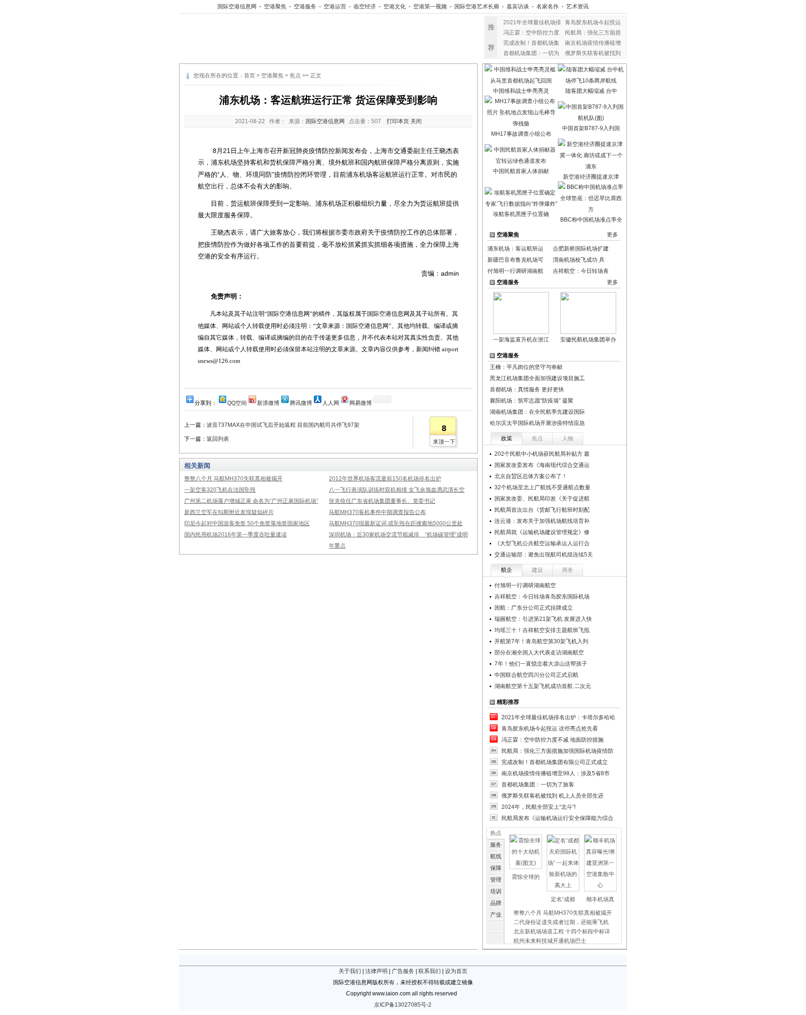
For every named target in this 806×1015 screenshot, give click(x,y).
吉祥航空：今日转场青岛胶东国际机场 (542, 596)
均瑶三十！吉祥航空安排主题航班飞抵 (542, 630)
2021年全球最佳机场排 (532, 22)
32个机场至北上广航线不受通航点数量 (542, 487)
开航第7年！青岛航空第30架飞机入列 (541, 641)
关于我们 (350, 971)
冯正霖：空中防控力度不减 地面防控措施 (552, 740)
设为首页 (456, 971)
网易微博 (360, 402)
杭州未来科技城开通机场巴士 (550, 941)
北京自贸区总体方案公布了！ (530, 476)
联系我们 (429, 971)
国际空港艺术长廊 (476, 6)
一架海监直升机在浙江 (521, 339)
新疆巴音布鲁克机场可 (515, 260)
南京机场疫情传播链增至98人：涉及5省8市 (555, 773)
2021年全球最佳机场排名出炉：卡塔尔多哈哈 (558, 717)
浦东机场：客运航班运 (515, 248)
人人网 (330, 402)
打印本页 (398, 121)
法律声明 (376, 971)
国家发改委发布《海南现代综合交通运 (542, 465)
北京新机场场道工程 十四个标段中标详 (562, 931)
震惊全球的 (526, 877)
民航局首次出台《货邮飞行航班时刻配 (542, 510)
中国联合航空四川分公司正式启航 (536, 675)
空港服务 (305, 6)
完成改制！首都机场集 (531, 43)
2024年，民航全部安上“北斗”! (538, 807)
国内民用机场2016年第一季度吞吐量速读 (235, 534)
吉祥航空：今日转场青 (581, 271)
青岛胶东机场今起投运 (593, 22)
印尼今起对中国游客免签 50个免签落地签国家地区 (247, 523)
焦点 (295, 75)
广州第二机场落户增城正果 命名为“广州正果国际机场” (251, 501)
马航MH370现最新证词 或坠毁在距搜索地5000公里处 (396, 523)
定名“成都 (563, 899)
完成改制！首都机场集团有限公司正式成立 (554, 762)
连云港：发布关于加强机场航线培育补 (542, 521)
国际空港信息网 (237, 6)
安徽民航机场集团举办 (588, 339)
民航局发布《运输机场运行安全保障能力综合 (557, 818)
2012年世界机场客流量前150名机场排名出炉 (385, 478)
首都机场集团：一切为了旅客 (537, 784)
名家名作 (547, 6)
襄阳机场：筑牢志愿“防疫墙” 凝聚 (531, 400)
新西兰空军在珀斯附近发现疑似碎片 (229, 512)
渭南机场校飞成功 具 (578, 260)
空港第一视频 (430, 6)
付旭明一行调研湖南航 (515, 271)
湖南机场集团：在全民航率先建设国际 (537, 412)
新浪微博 (268, 402)
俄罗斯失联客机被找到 (593, 53)
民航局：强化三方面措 (593, 32)
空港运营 (335, 6)
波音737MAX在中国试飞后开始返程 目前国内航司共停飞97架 (283, 425)
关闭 (416, 121)
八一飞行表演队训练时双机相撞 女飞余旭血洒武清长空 (397, 490)
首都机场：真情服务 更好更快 (527, 389)
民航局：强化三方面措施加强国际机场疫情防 (557, 751)
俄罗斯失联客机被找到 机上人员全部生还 (552, 796)
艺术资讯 (577, 6)
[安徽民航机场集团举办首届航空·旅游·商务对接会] (588, 312)
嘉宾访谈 (518, 6)
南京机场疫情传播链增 (593, 43)
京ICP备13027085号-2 (402, 1004)
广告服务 (403, 971)
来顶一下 (444, 441)
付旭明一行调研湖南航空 (525, 585)
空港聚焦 (275, 6)
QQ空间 (237, 402)
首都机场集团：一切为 (531, 53)
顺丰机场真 (600, 899)
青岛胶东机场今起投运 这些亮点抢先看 (549, 728)
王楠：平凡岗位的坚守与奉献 (526, 367)
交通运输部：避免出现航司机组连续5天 (543, 554)
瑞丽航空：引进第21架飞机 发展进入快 (543, 619)
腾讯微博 (301, 402)
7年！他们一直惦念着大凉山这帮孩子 (540, 663)
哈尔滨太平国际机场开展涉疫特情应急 (537, 423)
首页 (249, 75)
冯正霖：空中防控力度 (531, 32)
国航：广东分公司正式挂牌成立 (533, 608)
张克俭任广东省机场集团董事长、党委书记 (382, 501)
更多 (612, 234)
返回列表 (218, 439)
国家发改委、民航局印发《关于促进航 (542, 498)
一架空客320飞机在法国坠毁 (220, 490)
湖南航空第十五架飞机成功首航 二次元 (542, 686)
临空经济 (365, 6)
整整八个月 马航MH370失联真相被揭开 (233, 478)
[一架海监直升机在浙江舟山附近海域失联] (521, 312)
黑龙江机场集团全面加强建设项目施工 (537, 378)
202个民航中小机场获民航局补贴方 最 (542, 454)
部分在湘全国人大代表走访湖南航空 (539, 652)
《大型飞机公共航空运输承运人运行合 (542, 543)
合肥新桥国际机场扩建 (581, 248)
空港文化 (394, 6)
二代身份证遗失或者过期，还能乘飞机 (561, 922)
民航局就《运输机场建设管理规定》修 (542, 532)
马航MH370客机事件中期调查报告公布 (377, 512)
